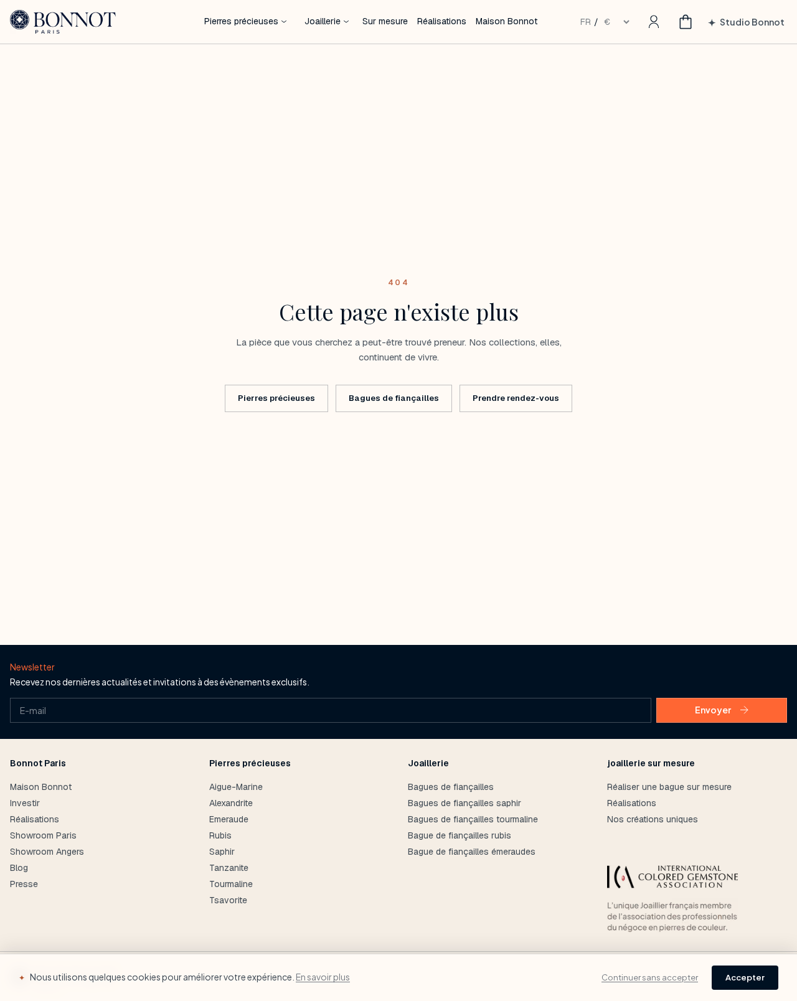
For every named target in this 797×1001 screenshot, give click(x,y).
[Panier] (685, 21)
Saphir (222, 851)
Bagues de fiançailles (394, 398)
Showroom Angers (47, 851)
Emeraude (228, 819)
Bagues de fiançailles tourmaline (473, 819)
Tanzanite (228, 867)
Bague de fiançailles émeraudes (471, 851)
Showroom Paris (43, 835)
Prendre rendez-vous (516, 398)
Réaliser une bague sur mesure (669, 786)
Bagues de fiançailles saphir (464, 803)
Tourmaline (231, 884)
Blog (19, 867)
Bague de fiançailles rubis (459, 835)
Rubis (220, 835)
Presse (24, 884)
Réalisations (34, 819)
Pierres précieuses (276, 398)
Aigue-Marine (236, 786)
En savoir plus (323, 976)
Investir (25, 803)
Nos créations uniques (652, 819)
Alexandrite (231, 803)
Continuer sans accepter (649, 977)
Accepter (745, 977)
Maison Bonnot (41, 786)
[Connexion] (654, 21)
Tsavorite (228, 900)
